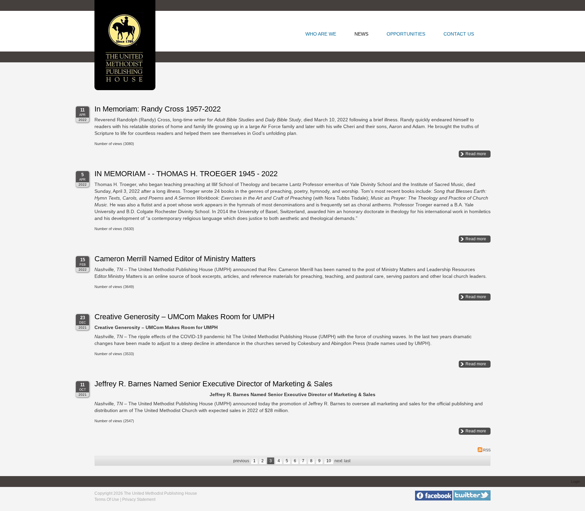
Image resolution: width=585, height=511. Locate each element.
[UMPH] (124, 44)
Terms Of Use (106, 499)
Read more (475, 153)
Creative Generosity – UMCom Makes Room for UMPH (184, 316)
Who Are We (320, 34)
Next (338, 460)
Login (575, 481)
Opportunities (406, 34)
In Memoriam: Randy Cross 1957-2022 (157, 109)
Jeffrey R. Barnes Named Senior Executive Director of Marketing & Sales (213, 384)
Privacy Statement (138, 499)
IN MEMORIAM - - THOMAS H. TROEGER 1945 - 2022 (186, 173)
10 (328, 460)
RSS (487, 450)
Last (347, 460)
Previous (241, 460)
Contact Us (458, 34)
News (361, 34)
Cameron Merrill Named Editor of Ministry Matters (175, 258)
